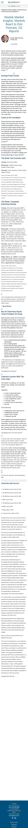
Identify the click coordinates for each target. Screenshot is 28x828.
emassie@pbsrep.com (14, 815)
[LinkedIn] (15, 818)
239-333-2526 (15, 805)
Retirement (14, 824)
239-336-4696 (15, 807)
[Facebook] (13, 818)
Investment (14, 826)
